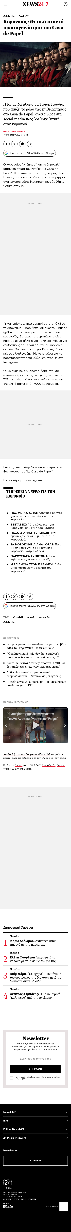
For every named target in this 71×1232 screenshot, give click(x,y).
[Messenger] (22, 144)
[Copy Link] (30, 144)
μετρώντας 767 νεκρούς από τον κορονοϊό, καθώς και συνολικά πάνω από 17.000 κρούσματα (33, 379)
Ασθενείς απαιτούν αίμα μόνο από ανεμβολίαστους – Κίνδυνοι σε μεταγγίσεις (34, 674)
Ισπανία (31, 617)
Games (18, 765)
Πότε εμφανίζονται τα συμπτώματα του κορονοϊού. (33, 536)
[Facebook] (6, 144)
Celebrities (9, 16)
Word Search (24, 769)
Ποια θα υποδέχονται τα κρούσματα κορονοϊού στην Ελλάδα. (36, 548)
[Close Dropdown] (67, 1112)
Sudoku (61, 765)
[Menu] (5, 4)
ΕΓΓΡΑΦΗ (35, 1161)
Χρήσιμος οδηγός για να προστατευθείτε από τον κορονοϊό (36, 516)
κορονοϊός (14, 164)
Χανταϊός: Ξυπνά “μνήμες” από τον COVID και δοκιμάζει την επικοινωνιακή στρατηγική (36, 665)
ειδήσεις (26, 758)
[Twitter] (14, 144)
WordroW (8, 769)
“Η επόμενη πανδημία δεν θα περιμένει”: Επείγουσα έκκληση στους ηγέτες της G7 (33, 655)
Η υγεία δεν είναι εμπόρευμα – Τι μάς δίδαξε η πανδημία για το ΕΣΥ (36, 683)
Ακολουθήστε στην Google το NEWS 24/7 (26, 754)
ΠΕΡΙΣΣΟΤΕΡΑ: (11, 638)
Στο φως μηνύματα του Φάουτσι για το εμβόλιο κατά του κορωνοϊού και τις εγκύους (37, 646)
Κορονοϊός (45, 617)
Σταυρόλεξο (48, 765)
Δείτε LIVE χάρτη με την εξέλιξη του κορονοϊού (36, 568)
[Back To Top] (63, 1206)
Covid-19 (24, 16)
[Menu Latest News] (65, 4)
